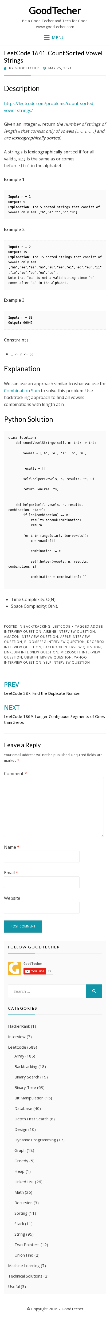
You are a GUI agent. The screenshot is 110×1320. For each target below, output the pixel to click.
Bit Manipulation (29, 1097)
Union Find (23, 1255)
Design (20, 1129)
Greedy (21, 1160)
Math (19, 1192)
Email (11, 873)
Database (23, 1108)
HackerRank (19, 1026)
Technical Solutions (25, 1276)
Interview (17, 1036)
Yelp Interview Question (67, 662)
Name (11, 847)
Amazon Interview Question (31, 636)
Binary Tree (25, 1087)
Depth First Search (31, 1118)
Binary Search (26, 1077)
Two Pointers (27, 1244)
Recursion (23, 1202)
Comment (15, 773)
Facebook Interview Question (72, 647)
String (19, 1234)
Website (12, 898)
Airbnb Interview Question (69, 631)
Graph (20, 1150)
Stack (19, 1223)
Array (19, 1056)
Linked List (24, 1181)
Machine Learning (24, 1265)
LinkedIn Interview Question (31, 652)
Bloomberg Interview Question (54, 641)
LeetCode (61, 626)
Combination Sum (22, 391)
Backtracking (36, 626)
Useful (14, 1286)
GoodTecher (55, 10)
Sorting (21, 1213)
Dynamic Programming (35, 1139)
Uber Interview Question (48, 657)
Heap (19, 1171)
